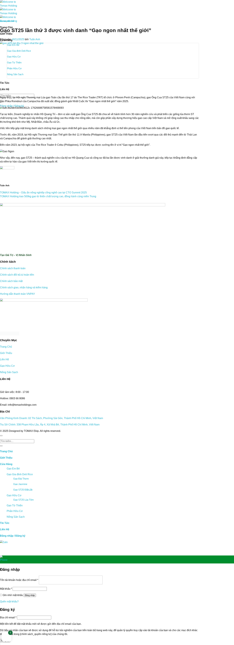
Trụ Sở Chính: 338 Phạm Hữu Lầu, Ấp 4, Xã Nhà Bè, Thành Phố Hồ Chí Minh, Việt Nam (49, 424)
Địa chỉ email (8, 617)
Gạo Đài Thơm (21, 478)
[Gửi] (1, 445)
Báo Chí (10, 21)
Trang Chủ (6, 346)
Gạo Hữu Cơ (7, 365)
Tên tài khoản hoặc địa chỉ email (19, 580)
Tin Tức (4, 523)
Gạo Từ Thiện (15, 505)
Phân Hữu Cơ (15, 511)
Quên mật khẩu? (9, 601)
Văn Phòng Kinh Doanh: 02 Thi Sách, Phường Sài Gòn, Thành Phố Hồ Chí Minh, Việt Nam (51, 418)
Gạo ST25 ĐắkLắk (23, 489)
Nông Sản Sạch (9, 372)
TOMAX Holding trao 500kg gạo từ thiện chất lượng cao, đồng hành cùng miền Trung (48, 196)
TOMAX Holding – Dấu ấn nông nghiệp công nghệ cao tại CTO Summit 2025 (43, 192)
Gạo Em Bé (13, 468)
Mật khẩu (6, 588)
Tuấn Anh (34, 39)
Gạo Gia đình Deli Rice (20, 474)
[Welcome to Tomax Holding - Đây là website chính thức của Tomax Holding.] (11, 11)
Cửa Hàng (6, 464)
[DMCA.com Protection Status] (99, 333)
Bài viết (3, 21)
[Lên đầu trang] (1, 435)
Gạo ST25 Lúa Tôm (23, 499)
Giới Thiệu (6, 353)
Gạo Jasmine (20, 484)
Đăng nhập (30, 595)
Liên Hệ (4, 359)
